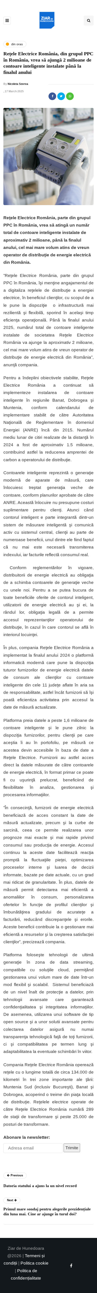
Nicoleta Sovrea (18, 84)
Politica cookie (34, 1263)
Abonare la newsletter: (26, 1137)
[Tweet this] (61, 96)
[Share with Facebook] (52, 96)
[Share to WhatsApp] (70, 96)
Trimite (71, 1147)
